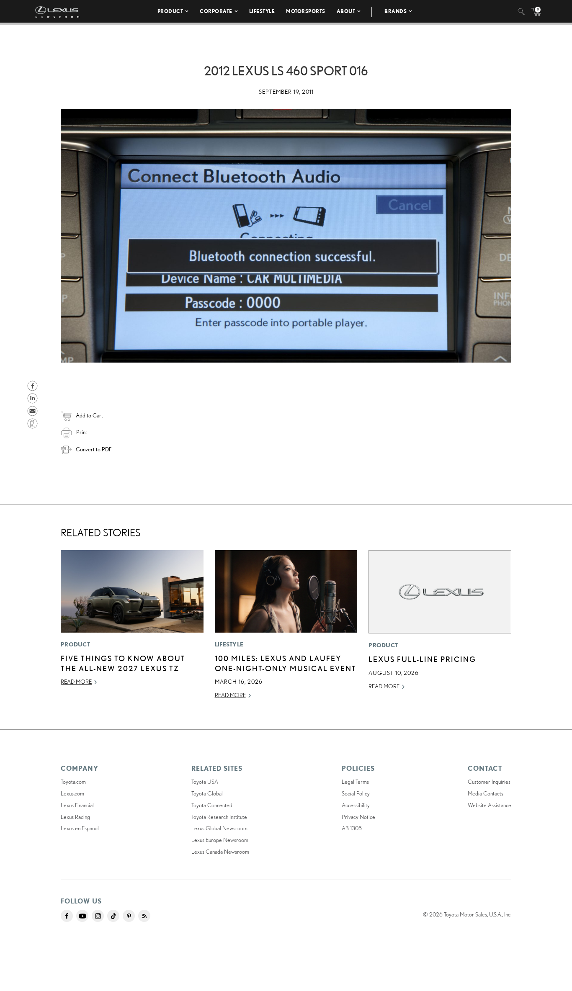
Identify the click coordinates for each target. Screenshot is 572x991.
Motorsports (305, 11)
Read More (76, 681)
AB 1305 (352, 828)
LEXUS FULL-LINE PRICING (422, 659)
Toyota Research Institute (219, 816)
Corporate (216, 11)
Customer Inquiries (489, 781)
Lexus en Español (80, 828)
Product (170, 11)
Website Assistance (489, 805)
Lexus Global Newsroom (219, 828)
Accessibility (356, 805)
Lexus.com (72, 793)
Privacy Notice (358, 816)
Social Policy (356, 793)
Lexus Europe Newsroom (219, 840)
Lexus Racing (75, 816)
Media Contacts (485, 793)
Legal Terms (355, 781)
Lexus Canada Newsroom (220, 851)
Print (81, 432)
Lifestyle (262, 11)
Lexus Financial (77, 805)
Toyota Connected (211, 805)
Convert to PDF (93, 449)
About (346, 11)
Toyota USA (204, 781)
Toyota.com (73, 781)
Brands (395, 11)
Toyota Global (207, 793)
